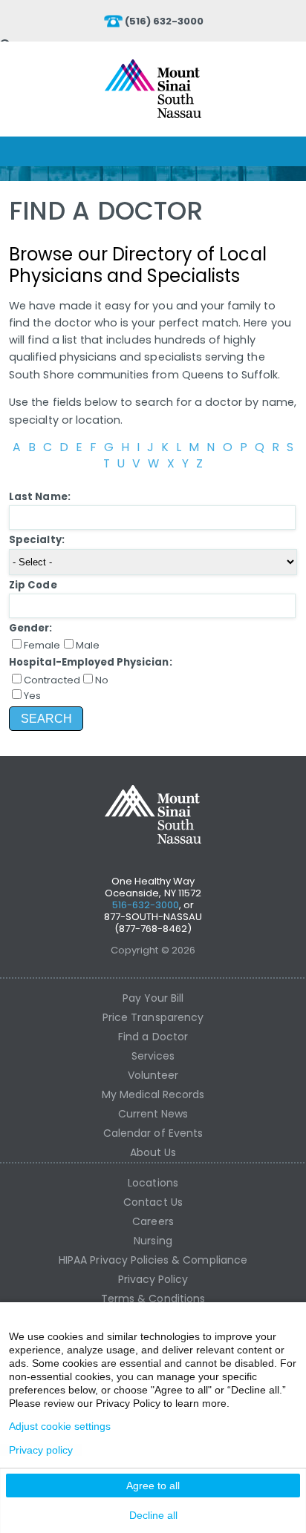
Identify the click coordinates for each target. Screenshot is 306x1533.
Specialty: (37, 540)
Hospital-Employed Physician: (90, 662)
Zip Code (32, 585)
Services (153, 1055)
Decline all (153, 1515)
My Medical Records (153, 1094)
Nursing (153, 1240)
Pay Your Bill (153, 998)
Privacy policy (41, 1450)
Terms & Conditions (153, 1298)
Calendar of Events (153, 1133)
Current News (153, 1113)
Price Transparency (153, 1017)
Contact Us (153, 1202)
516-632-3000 (146, 905)
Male (88, 645)
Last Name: (40, 497)
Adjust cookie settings (60, 1426)
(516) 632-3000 (164, 21)
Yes (32, 696)
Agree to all (153, 1485)
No (101, 680)
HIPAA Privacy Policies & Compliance (153, 1260)
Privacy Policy (153, 1279)
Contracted (52, 680)
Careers (152, 1221)
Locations (153, 1182)
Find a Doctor (153, 1036)
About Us (153, 1152)
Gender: (30, 628)
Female (42, 645)
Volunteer (153, 1075)
